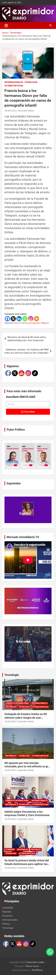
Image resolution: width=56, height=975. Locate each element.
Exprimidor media (35, 962)
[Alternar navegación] (6, 25)
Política (6, 924)
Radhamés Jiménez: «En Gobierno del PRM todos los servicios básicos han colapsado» (26, 351)
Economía (10, 849)
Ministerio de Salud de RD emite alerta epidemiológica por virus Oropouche (26, 339)
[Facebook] (7, 318)
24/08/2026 (10, 721)
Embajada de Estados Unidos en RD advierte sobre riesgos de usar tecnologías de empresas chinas (25, 717)
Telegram (44, 323)
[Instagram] (30, 318)
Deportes (6, 911)
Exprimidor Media (26, 110)
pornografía (34, 323)
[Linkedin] (19, 318)
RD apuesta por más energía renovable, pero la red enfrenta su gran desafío (27, 766)
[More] (36, 318)
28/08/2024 (10, 110)
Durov (17, 323)
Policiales (36, 849)
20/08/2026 (10, 770)
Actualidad (7, 907)
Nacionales (10, 707)
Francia (24, 323)
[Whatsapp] (24, 318)
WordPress (37, 970)
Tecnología (30, 82)
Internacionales (13, 82)
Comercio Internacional (17, 703)
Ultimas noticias (13, 85)
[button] (50, 952)
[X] (13, 318)
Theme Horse (32, 966)
